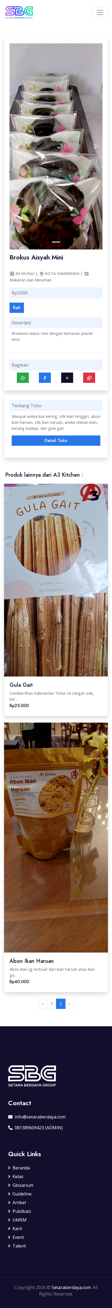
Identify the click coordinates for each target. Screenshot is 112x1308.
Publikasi (22, 1211)
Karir (18, 1229)
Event (18, 1237)
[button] (16, 146)
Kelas (18, 1176)
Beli (16, 307)
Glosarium (23, 1185)
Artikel (19, 1203)
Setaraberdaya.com (71, 1287)
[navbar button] (100, 12)
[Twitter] (67, 378)
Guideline (22, 1194)
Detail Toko (56, 440)
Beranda (21, 1168)
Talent (19, 1246)
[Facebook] (45, 378)
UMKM (20, 1220)
